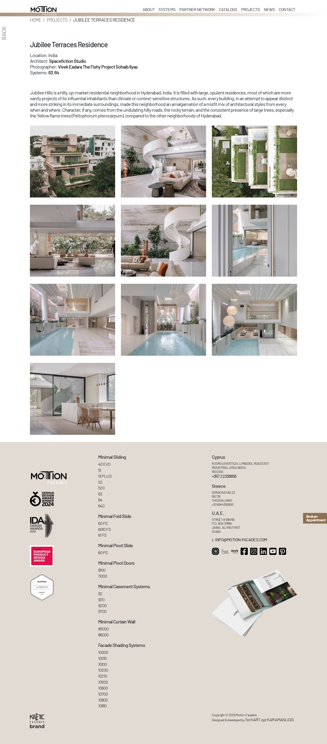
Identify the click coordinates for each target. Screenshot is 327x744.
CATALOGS (228, 9)
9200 (102, 605)
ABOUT (149, 9)
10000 (103, 652)
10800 (103, 700)
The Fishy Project (99, 67)
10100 (102, 664)
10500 (103, 682)
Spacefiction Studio (67, 61)
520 (101, 487)
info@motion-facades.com (241, 539)
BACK (3, 33)
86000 (103, 634)
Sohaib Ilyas (127, 67)
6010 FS (104, 529)
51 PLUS (105, 476)
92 (100, 593)
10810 (102, 705)
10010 (102, 658)
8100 (101, 570)
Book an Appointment (316, 518)
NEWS (269, 9)
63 (50, 72)
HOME (35, 20)
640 (101, 505)
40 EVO (104, 464)
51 (99, 470)
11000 (102, 576)
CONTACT (287, 9)
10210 (102, 676)
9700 (102, 611)
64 (56, 72)
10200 (103, 670)
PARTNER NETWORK (197, 9)
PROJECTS (250, 9)
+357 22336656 (224, 476)
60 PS (103, 552)
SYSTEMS (166, 9)
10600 (103, 688)
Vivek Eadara (70, 67)
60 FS (102, 523)
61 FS (102, 535)
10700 (103, 694)
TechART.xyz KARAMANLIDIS (269, 719)
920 (101, 599)
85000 (103, 628)
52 (100, 482)
